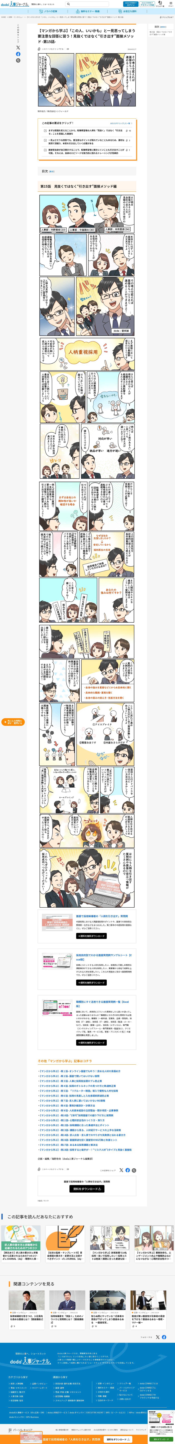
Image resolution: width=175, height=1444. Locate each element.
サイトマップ (141, 1430)
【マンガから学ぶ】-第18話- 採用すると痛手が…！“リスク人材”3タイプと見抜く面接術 (86, 1149)
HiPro (131, 1412)
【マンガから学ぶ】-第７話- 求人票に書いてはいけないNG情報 (72, 1100)
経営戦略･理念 (17, 1400)
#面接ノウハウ (43, 1201)
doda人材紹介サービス (57, 1412)
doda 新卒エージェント (146, 1412)
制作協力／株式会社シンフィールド (53, 111)
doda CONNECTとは (149, 1383)
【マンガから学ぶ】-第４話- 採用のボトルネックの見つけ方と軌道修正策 (78, 1086)
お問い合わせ (125, 1399)
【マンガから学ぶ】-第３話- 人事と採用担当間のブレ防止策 (71, 1081)
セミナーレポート (39, 1387)
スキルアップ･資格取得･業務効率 (69, 1400)
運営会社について (126, 1430)
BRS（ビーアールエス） (116, 1412)
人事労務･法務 (17, 1396)
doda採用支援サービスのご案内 (106, 1430)
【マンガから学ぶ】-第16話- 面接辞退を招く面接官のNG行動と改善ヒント (78, 1140)
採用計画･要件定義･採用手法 (67, 1383)
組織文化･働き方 (18, 1392)
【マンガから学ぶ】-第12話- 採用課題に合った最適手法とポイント (74, 1125)
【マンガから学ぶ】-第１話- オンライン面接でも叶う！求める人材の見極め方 (80, 1071)
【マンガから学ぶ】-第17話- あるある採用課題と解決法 (69, 1144)
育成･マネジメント (19, 1387)
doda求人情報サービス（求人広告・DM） (27, 1412)
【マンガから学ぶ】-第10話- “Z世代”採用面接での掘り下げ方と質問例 (76, 1115)
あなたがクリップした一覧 (120, 123)
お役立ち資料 (103, 1392)
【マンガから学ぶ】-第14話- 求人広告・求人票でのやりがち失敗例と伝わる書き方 (83, 1135)
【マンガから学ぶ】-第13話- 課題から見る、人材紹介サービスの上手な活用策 (80, 1130)
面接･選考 (59, 1387)
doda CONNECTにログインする (148, 1389)
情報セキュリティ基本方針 (81, 1430)
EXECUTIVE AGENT (95, 1412)
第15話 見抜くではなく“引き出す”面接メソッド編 (161, 33)
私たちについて (126, 1394)
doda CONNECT (131, 4)
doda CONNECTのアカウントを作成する (149, 1396)
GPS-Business (32, 1417)
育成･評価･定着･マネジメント (68, 1392)
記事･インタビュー (106, 1383)
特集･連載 (102, 1396)
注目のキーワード (105, 1400)
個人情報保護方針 (62, 1430)
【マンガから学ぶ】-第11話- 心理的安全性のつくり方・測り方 (72, 1120)
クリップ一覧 (125, 1383)
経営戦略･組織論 (62, 1396)
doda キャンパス (16, 1417)
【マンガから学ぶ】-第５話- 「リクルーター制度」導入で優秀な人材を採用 (79, 1090)
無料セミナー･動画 (106, 1387)
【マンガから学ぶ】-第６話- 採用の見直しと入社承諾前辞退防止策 (74, 1095)
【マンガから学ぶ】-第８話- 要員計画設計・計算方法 (67, 1105)
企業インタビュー (39, 1383)
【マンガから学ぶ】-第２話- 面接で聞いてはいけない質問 (69, 1076)
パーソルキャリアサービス (127, 1389)
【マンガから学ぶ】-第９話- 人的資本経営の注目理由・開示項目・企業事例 (79, 1110)
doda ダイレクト (77, 1412)
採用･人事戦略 (17, 1383)
